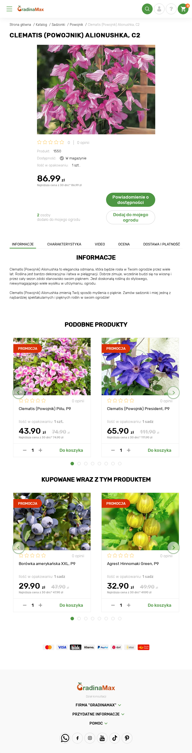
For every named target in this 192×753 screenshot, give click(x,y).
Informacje (23, 244)
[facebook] (77, 738)
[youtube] (102, 738)
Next (173, 392)
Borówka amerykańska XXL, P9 (47, 563)
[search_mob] (147, 9)
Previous (18, 392)
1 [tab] (72, 463)
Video (100, 244)
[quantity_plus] (40, 450)
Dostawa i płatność (161, 244)
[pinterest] (127, 738)
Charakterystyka (64, 244)
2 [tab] (79, 463)
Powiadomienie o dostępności (130, 199)
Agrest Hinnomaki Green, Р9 (133, 563)
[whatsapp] (64, 738)
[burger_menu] (9, 9)
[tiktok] (114, 738)
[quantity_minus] (24, 450)
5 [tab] (99, 463)
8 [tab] (120, 463)
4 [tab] (92, 463)
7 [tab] (113, 463)
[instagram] (89, 738)
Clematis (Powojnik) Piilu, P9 (45, 408)
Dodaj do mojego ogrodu (130, 217)
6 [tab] (106, 463)
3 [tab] (86, 463)
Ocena (124, 244)
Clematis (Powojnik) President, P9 (138, 408)
